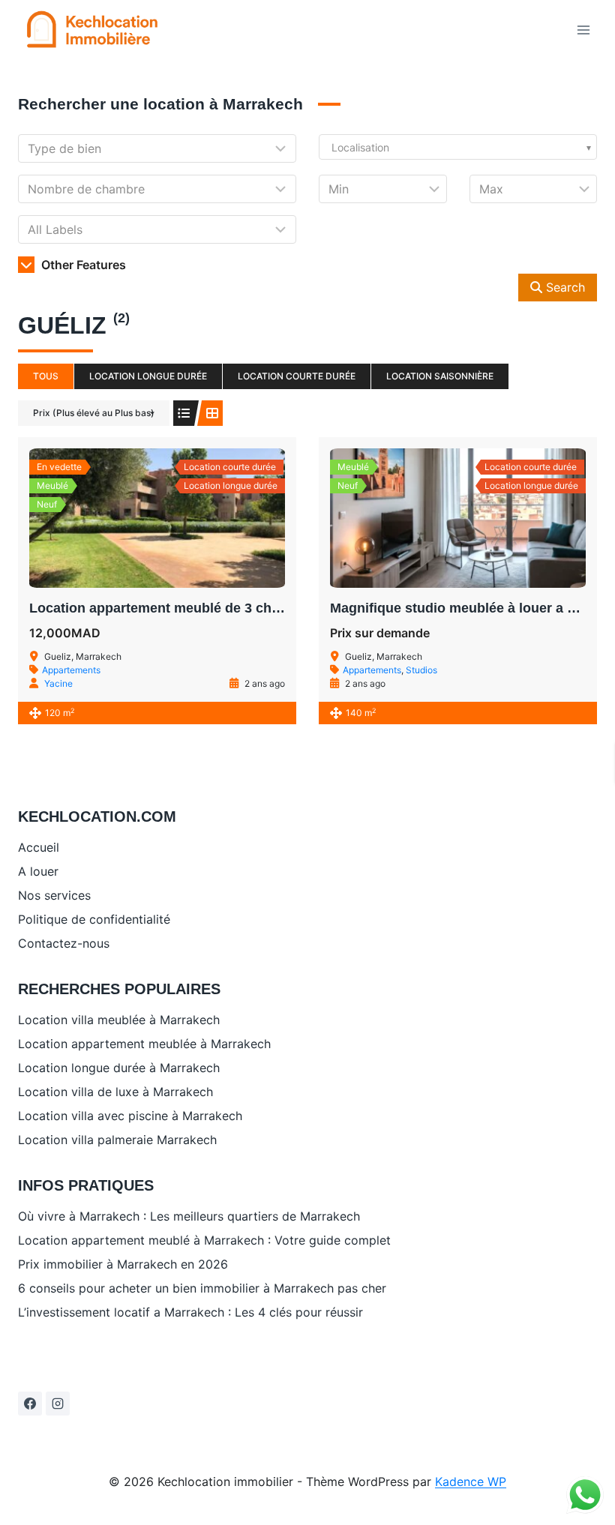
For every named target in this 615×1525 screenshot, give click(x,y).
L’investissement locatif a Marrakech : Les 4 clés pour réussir (190, 1312)
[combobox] (458, 147)
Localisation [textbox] (360, 147)
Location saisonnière (440, 376)
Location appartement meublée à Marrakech (144, 1043)
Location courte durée (297, 376)
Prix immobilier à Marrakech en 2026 (123, 1264)
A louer (38, 871)
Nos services (54, 895)
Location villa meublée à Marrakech (119, 1019)
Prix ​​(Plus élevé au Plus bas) (93, 412)
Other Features (82, 264)
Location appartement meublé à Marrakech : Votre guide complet (204, 1240)
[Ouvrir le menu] (583, 29)
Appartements (71, 670)
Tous (45, 376)
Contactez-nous (64, 943)
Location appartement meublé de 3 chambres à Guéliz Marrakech (237, 608)
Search (563, 287)
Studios (421, 670)
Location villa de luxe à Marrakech (115, 1091)
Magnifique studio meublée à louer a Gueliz (469, 608)
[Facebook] (30, 1404)
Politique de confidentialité (94, 919)
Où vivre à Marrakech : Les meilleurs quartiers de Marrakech (189, 1216)
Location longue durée (148, 376)
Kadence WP (470, 1481)
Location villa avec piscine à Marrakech (130, 1115)
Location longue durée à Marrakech (119, 1067)
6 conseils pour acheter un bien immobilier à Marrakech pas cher (202, 1288)
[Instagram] (58, 1404)
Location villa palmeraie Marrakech (117, 1139)
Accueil (38, 847)
